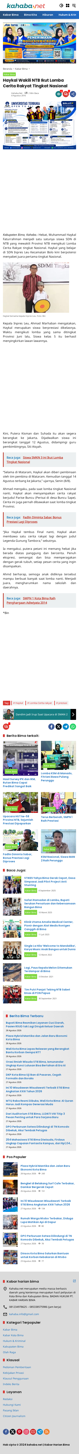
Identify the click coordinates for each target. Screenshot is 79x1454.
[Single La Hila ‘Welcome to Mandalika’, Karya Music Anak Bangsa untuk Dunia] (12, 950)
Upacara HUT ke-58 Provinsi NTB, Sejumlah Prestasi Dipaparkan (18, 820)
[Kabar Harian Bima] (26, 5)
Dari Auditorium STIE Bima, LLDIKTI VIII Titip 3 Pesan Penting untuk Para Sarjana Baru (35, 1115)
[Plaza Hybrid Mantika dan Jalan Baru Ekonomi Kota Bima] (10, 1169)
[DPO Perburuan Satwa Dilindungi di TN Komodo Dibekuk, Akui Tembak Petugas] (10, 1239)
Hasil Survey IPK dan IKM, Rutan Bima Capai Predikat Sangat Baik (19, 783)
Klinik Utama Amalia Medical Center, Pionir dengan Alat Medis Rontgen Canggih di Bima (48, 925)
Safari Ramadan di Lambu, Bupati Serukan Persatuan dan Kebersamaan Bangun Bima (50, 903)
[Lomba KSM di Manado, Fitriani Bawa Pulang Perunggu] (58, 755)
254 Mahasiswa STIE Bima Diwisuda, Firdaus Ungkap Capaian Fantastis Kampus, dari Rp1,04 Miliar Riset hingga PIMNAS (38, 1141)
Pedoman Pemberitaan (17, 1367)
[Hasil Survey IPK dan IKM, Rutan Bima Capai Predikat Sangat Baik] (20, 758)
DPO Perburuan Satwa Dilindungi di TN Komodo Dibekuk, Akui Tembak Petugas (37, 1128)
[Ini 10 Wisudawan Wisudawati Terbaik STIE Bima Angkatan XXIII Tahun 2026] (10, 1204)
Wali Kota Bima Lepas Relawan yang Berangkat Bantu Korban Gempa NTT (37, 1050)
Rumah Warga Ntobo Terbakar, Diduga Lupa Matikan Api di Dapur (47, 1220)
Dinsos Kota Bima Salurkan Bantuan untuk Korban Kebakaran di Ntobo (45, 1255)
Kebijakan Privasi (13, 1372)
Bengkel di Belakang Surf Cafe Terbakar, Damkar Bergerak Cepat (48, 1185)
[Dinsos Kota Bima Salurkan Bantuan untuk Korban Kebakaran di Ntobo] (10, 1257)
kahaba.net (16, 93)
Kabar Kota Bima (13, 1335)
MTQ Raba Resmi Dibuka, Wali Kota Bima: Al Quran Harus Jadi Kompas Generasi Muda (39, 1102)
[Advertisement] (39, 188)
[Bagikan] (73, 94)
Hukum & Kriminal (14, 1341)
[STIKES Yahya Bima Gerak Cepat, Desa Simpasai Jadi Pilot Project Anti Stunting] (12, 884)
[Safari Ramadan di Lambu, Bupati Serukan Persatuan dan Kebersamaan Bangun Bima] (12, 906)
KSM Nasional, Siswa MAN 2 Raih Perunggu (58, 858)
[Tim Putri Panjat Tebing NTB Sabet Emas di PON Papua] (12, 994)
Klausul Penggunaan (16, 1378)
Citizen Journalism (14, 1416)
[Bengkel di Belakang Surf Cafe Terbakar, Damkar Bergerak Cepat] (10, 1187)
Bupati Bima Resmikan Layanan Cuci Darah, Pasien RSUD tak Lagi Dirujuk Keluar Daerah (35, 1024)
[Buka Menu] (67, 5)
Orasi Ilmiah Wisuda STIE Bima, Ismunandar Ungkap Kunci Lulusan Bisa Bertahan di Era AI (36, 1063)
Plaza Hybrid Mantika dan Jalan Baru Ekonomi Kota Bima (36, 1037)
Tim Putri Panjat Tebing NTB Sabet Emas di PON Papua (47, 991)
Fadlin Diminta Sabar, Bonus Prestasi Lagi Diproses (17, 858)
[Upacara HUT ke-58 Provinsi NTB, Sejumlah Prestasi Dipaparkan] (20, 802)
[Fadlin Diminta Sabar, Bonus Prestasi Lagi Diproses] (20, 840)
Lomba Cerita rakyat (41, 703)
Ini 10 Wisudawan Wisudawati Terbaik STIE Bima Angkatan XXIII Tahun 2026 (37, 1089)
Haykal (19, 703)
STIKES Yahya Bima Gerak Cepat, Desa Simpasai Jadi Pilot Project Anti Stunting (49, 881)
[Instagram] (26, 1432)
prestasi (62, 703)
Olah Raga (9, 1352)
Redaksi (7, 1399)
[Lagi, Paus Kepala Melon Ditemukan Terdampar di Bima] (12, 972)
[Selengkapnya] (74, 1281)
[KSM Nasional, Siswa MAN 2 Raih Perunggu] (58, 841)
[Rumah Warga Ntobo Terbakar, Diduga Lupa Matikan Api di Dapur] (10, 1222)
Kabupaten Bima (13, 1346)
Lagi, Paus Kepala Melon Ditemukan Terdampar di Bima (48, 969)
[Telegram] (66, 727)
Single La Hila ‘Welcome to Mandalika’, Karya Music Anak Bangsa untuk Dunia (50, 947)
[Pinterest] (19, 1432)
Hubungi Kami (12, 1404)
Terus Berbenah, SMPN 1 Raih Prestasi (56, 819)
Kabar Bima (9, 74)
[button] (61, 5)
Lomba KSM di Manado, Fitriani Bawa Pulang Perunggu (56, 777)
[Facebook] (51, 727)
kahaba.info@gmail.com (24, 1314)
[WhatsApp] (73, 727)
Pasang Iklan (11, 1410)
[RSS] (47, 1432)
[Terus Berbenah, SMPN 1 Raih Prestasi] (58, 803)
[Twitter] (58, 727)
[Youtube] (33, 1432)
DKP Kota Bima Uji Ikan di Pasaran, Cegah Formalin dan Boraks (33, 1076)
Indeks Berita (11, 1384)
